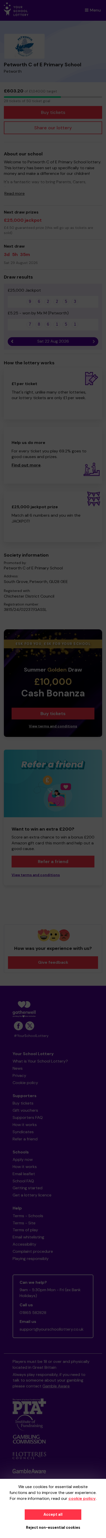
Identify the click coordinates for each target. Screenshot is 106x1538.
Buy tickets (53, 112)
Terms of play (25, 1230)
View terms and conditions (53, 726)
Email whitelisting (28, 1237)
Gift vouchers (25, 1110)
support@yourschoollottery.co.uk (52, 1329)
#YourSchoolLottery (31, 1036)
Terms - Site (24, 1223)
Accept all (53, 1514)
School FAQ (23, 1181)
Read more (14, 193)
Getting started (27, 1188)
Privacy (19, 1075)
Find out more (26, 465)
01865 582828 (33, 1312)
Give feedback (53, 962)
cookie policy (82, 1498)
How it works (25, 1124)
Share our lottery (53, 128)
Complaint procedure (33, 1251)
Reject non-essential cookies (53, 1527)
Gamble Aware (56, 1386)
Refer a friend (53, 861)
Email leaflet (24, 1173)
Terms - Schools (28, 1215)
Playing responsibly (31, 1258)
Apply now (23, 1159)
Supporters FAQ (28, 1117)
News (18, 1068)
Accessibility (24, 1244)
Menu (95, 10)
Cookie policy (25, 1082)
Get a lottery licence (32, 1195)
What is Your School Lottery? (40, 1061)
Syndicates (23, 1131)
